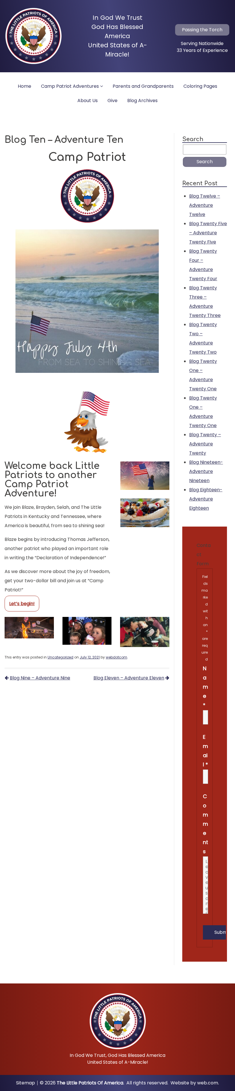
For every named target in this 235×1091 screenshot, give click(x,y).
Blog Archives (142, 100)
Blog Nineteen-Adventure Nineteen (206, 471)
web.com (207, 1083)
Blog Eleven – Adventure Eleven (128, 678)
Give (112, 100)
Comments (205, 824)
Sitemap (25, 1083)
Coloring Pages (200, 86)
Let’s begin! (22, 603)
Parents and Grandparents (143, 86)
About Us (87, 100)
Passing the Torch (202, 29)
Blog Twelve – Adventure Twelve (204, 205)
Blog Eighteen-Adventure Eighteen (205, 498)
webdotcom (116, 657)
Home (24, 86)
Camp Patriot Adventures (70, 86)
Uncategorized (60, 657)
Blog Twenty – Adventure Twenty (205, 443)
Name (205, 687)
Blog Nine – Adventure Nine (40, 678)
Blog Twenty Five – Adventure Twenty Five (208, 232)
